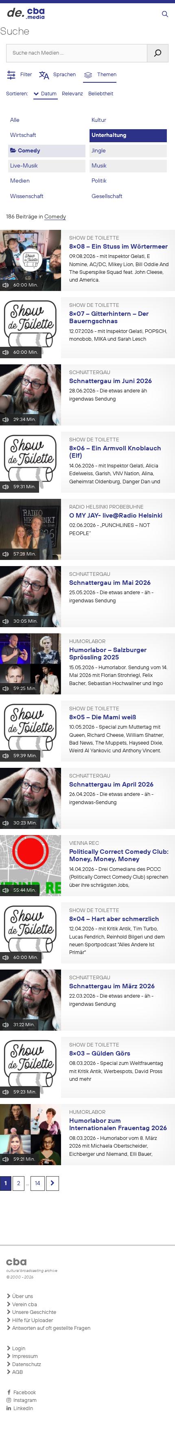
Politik (99, 181)
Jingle (99, 151)
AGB (17, 1372)
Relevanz (73, 94)
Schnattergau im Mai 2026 (110, 583)
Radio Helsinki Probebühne (106, 507)
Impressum (24, 1356)
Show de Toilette (94, 238)
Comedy (28, 151)
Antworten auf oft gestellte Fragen (50, 1328)
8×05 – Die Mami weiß (102, 717)
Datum (48, 94)
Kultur (99, 120)
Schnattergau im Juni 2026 (110, 381)
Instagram (24, 1400)
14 (37, 1183)
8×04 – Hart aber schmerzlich (114, 919)
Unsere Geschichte (33, 1312)
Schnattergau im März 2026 (112, 986)
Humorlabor (87, 641)
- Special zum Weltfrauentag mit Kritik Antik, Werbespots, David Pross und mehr (116, 1071)
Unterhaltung (109, 135)
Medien (20, 181)
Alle (15, 120)
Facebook (23, 1392)
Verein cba (24, 1304)
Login (18, 1348)
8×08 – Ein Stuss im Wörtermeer (118, 247)
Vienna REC (84, 843)
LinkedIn (22, 1408)
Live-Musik (24, 166)
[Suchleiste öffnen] (165, 14)
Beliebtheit (100, 94)
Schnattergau (89, 372)
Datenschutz (26, 1364)
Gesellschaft (107, 196)
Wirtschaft (23, 135)
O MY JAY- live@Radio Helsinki (115, 516)
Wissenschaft (27, 196)
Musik (99, 166)
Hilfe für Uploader (32, 1320)
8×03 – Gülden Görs (99, 1054)
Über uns (22, 1296)
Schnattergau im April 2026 (111, 785)
